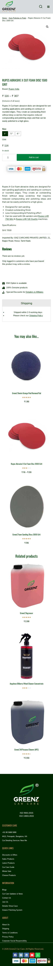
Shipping (5, 929)
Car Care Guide (8, 867)
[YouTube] (32, 955)
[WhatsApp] (37, 955)
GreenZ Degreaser (26, 613)
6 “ (18, 133)
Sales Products (8, 859)
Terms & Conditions (10, 933)
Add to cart (34, 157)
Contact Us (6, 898)
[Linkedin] (26, 955)
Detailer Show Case (10, 906)
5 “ (11, 133)
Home (4, 18)
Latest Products (8, 863)
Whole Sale (6, 871)
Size (4, 129)
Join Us (5, 902)
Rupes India (14, 89)
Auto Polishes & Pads (17, 18)
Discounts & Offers (9, 855)
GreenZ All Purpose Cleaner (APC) (26, 749)
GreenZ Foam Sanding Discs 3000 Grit (26, 534)
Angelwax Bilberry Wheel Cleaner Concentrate (26, 683)
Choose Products (9, 875)
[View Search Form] (40, 7)
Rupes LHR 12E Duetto (27, 219)
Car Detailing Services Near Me (14, 840)
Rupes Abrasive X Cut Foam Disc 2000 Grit (26, 463)
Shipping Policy (36, 315)
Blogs (4, 890)
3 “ (5, 133)
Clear (4, 139)
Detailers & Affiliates (34, 292)
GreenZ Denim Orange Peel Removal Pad (26, 393)
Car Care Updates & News (12, 894)
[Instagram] (20, 955)
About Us (6, 925)
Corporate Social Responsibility (14, 941)
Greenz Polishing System (12, 910)
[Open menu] (48, 7)
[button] (47, 26)
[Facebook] (15, 955)
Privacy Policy (8, 937)
